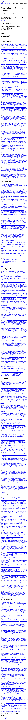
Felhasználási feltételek (5, 717)
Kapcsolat (7, 718)
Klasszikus (13, 1)
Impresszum (11, 718)
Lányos (19, 1)
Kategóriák (6, 3)
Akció (3, 1)
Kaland (8, 1)
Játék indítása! (3, 20)
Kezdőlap (2, 3)
